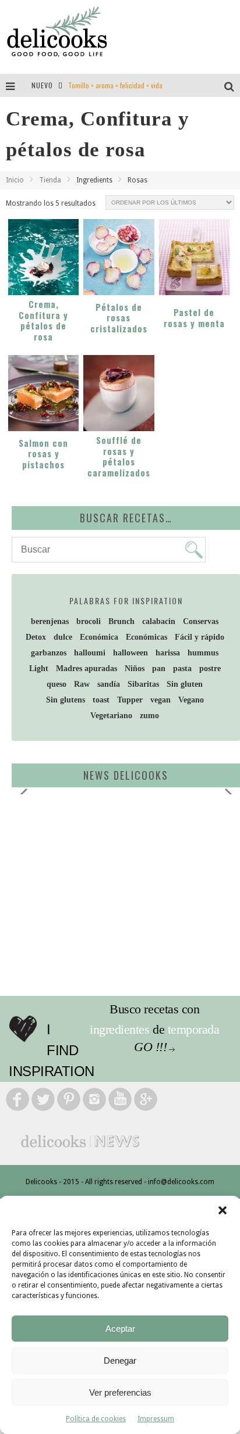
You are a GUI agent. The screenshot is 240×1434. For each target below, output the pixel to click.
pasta (182, 668)
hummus (203, 652)
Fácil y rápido (199, 637)
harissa (168, 652)
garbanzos (48, 652)
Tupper (130, 700)
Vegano (191, 700)
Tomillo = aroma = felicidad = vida (115, 85)
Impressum (155, 1419)
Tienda (50, 180)
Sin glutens (65, 700)
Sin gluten (185, 684)
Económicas (146, 637)
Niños (134, 668)
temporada (194, 1029)
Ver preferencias (120, 1392)
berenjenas (50, 621)
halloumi (89, 652)
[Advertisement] (114, 893)
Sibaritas (143, 684)
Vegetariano (111, 715)
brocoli (88, 621)
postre (210, 668)
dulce (63, 637)
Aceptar (120, 1328)
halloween (130, 652)
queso (56, 684)
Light (38, 668)
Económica (99, 637)
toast (101, 700)
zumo (149, 715)
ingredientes (119, 1029)
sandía (108, 684)
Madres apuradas (86, 668)
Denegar (120, 1360)
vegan (160, 700)
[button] (222, 1210)
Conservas (200, 621)
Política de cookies (96, 1419)
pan (158, 668)
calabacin (158, 621)
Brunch (121, 621)
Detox (36, 637)
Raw (82, 684)
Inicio (15, 180)
